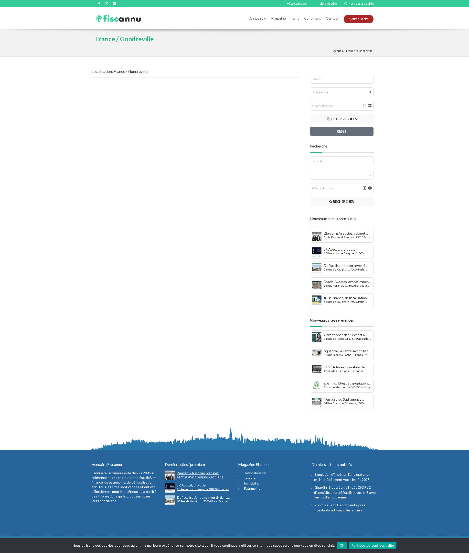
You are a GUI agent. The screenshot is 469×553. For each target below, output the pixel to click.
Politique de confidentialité (373, 545)
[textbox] (342, 92)
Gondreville (365, 50)
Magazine (278, 18)
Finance (250, 478)
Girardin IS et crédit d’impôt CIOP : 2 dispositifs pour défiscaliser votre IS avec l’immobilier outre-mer (345, 492)
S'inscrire (330, 3)
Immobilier (252, 483)
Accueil (338, 50)
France (350, 50)
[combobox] (342, 92)
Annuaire (256, 18)
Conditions (312, 18)
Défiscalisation (255, 473)
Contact (332, 18)
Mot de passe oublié (360, 3)
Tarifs (295, 18)
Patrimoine (252, 488)
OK (342, 545)
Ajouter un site (359, 19)
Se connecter (299, 3)
